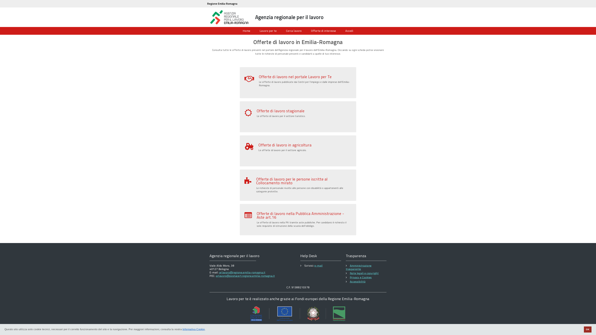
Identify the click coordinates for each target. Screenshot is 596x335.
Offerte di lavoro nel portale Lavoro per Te (295, 77)
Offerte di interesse (323, 31)
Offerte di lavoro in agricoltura (285, 145)
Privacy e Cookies (361, 277)
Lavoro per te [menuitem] (268, 31)
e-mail (318, 266)
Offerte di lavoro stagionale (281, 111)
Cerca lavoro (294, 31)
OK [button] (587, 329)
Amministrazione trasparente (359, 267)
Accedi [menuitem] (349, 31)
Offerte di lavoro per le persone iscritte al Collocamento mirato (292, 181)
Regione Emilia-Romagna (222, 4)
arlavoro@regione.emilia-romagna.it (242, 272)
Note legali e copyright (364, 273)
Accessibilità (358, 281)
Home (246, 31)
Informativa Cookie (194, 329)
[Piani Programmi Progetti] (298, 314)
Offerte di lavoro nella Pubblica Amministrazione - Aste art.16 (300, 215)
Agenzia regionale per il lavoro (289, 17)
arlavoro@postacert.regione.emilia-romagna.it (245, 276)
